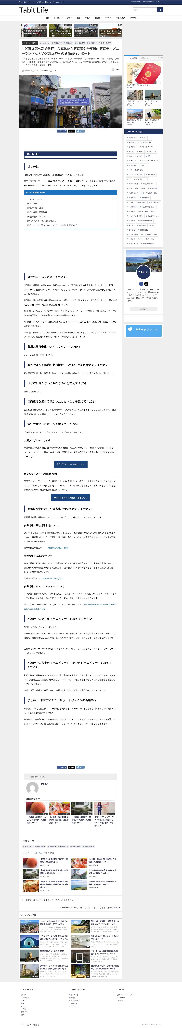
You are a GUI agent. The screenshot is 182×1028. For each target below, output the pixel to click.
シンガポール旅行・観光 (137, 202)
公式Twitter (121, 997)
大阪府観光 (142, 225)
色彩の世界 (152, 151)
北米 (78, 18)
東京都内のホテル (146, 220)
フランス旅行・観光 (150, 234)
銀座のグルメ (133, 243)
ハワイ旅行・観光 (151, 193)
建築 (153, 225)
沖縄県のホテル (134, 193)
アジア (69, 18)
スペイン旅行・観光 (135, 174)
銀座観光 (132, 211)
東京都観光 (93, 43)
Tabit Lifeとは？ (25, 1025)
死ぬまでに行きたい (148, 207)
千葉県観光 (58, 43)
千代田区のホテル (154, 216)
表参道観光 (132, 147)
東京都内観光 (133, 165)
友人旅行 (132, 230)
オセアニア (120, 18)
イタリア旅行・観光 (135, 216)
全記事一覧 (73, 1003)
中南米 (87, 18)
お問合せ (120, 1000)
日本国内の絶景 (148, 243)
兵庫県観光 (153, 188)
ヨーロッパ (58, 18)
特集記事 (72, 997)
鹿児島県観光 (155, 202)
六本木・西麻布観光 (135, 156)
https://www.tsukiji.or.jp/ (58, 548)
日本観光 (132, 220)
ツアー (144, 137)
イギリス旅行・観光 (147, 211)
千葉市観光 (145, 197)
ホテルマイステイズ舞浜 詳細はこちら (70, 498)
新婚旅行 (69, 43)
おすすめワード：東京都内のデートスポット (147, 1)
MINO (117, 70)
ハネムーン (46, 43)
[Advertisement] (70, 142)
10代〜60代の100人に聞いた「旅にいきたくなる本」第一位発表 (88, 908)
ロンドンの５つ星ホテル (150, 161)
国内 (47, 18)
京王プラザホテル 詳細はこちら (70, 464)
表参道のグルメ (134, 142)
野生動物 (148, 142)
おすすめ (133, 18)
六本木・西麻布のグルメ (137, 170)
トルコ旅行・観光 (142, 179)
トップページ (74, 1006)
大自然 (141, 151)
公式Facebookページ (124, 995)
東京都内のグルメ (149, 184)
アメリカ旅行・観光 (147, 239)
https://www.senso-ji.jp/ (52, 578)
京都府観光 (144, 230)
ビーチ (145, 165)
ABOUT (143, 309)
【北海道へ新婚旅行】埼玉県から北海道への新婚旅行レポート (51, 900)
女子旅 (131, 225)
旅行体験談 (81, 43)
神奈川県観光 (106, 43)
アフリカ (108, 18)
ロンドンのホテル (148, 147)
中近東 (97, 18)
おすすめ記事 (74, 1000)
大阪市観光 (151, 174)
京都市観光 (132, 197)
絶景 (149, 156)
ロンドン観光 (133, 234)
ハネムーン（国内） (29, 43)
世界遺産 (132, 239)
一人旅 (131, 151)
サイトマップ (74, 995)
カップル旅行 (133, 188)
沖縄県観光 (132, 137)
